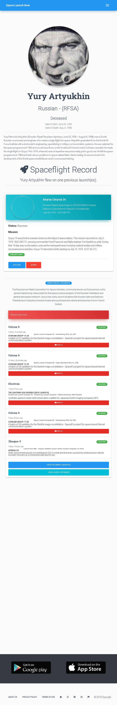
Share (34, 265)
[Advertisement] (58, 503)
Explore (17, 265)
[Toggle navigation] (107, 5)
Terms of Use (48, 697)
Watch (60, 345)
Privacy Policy (29, 697)
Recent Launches (19, 315)
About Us (12, 697)
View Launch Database (58, 472)
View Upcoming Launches (59, 465)
